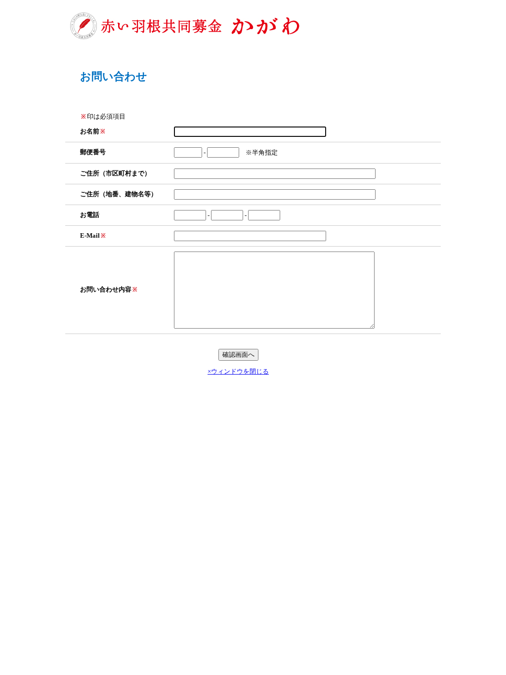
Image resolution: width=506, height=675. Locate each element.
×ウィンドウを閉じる (238, 371)
